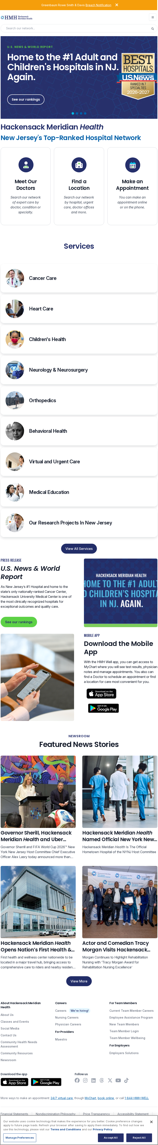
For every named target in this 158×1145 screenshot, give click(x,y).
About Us (7, 1015)
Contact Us (8, 1035)
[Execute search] (154, 28)
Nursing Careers (67, 1017)
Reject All (139, 1137)
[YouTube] (118, 1080)
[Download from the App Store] (14, 1082)
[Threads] (101, 1080)
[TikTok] (126, 1080)
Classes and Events (15, 1021)
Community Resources (17, 1053)
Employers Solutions (124, 1053)
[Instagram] (85, 1080)
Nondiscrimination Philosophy (56, 1114)
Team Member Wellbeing (127, 1038)
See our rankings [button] (26, 99)
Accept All (110, 1137)
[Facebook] (77, 1080)
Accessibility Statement (133, 1114)
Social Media (10, 1028)
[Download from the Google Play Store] (46, 1082)
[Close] (151, 1121)
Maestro (61, 1039)
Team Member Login (124, 1031)
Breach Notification (98, 5)
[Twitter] (110, 1080)
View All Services (79, 549)
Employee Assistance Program (131, 1017)
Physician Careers (68, 1024)
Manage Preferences (20, 1137)
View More (79, 981)
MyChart (90, 1098)
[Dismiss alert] (113, 5)
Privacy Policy (102, 1129)
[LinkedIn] (93, 1080)
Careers (60, 1010)
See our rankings (19, 622)
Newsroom (8, 1060)
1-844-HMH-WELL (137, 1098)
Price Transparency (96, 1114)
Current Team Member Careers (131, 1010)
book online (106, 1098)
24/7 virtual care (62, 1098)
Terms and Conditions (65, 1129)
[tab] (73, 113)
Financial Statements (14, 1114)
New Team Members (124, 1024)
